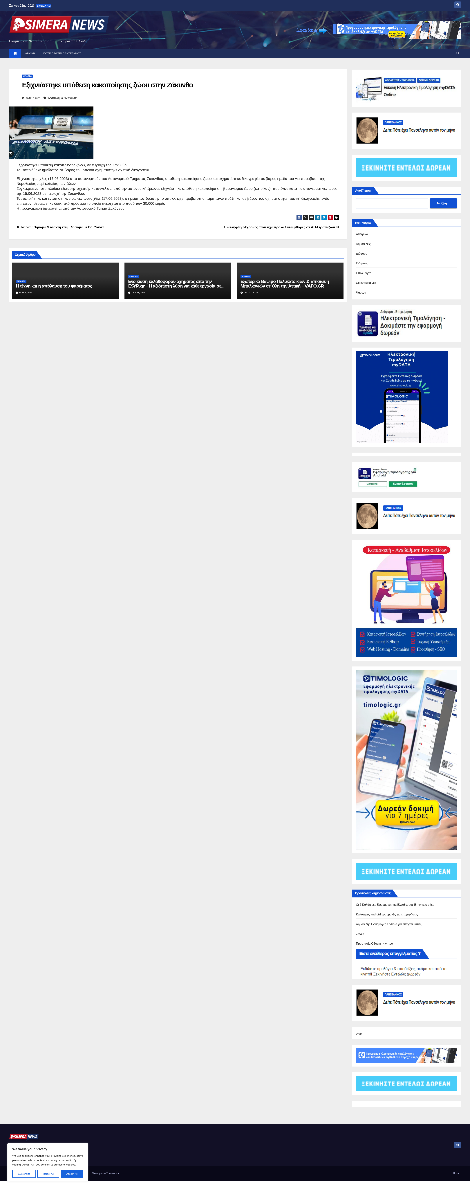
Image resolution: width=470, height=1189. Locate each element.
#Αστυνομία (55, 98)
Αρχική (30, 53)
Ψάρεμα (361, 292)
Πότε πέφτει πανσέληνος (62, 53)
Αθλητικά (362, 234)
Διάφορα (27, 76)
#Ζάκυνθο (70, 98)
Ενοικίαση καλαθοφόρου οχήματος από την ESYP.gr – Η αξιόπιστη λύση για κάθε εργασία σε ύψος (174, 286)
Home (456, 1173)
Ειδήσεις (362, 263)
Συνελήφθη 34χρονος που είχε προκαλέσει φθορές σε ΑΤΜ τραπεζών (280, 227)
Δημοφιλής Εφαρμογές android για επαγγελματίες (389, 924)
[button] (457, 53)
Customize (24, 1173)
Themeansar (112, 1173)
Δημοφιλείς (363, 243)
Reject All (48, 1173)
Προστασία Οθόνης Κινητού (374, 943)
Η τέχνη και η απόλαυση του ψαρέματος (54, 286)
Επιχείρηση (363, 273)
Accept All (71, 1173)
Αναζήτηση (363, 191)
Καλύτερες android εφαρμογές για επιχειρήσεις (387, 914)
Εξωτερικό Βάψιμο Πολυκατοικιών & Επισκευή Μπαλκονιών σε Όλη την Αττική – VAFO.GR (285, 284)
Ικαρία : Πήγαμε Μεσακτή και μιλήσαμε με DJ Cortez (62, 227)
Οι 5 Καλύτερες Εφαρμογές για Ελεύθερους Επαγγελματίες (395, 904)
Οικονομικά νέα (366, 282)
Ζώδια (360, 933)
